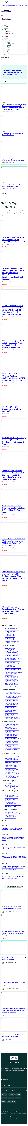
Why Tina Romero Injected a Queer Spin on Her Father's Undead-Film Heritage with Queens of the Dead (13, 576)
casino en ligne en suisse (11, 735)
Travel (8, 53)
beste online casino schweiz (11, 798)
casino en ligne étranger (10, 662)
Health (8, 42)
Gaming (9, 40)
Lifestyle (9, 45)
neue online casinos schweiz (12, 703)
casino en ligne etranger (10, 686)
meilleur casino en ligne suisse (12, 661)
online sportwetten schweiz (11, 680)
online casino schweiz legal (11, 651)
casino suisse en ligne (10, 795)
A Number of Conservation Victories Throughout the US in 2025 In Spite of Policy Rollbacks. (13, 542)
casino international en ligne (12, 630)
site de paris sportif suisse (11, 628)
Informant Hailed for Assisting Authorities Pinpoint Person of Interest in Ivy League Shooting (13, 839)
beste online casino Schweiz (12, 773)
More (5, 39)
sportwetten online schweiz (11, 762)
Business (6, 28)
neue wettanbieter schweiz (11, 769)
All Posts (6, 26)
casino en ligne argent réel (11, 759)
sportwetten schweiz (10, 711)
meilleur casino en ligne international (14, 682)
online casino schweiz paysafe (12, 654)
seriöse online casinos (10, 683)
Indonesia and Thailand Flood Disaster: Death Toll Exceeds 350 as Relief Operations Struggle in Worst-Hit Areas (13, 475)
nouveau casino (9, 675)
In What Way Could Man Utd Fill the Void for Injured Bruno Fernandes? (13, 239)
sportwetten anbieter (10, 648)
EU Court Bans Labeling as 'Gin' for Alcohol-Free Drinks (13, 134)
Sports (8, 50)
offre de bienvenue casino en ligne (13, 672)
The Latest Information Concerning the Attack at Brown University (12, 72)
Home (5, 25)
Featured (6, 38)
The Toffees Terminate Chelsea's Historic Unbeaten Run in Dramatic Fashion (12, 829)
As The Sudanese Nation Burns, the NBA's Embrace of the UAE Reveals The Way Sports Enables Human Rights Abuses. (13, 310)
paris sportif (8, 783)
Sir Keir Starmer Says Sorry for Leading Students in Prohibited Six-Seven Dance (13, 509)
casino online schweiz (10, 751)
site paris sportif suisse (10, 659)
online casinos (8, 708)
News (8, 46)
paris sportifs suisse (9, 665)
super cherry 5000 (9, 650)
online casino (8, 746)
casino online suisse (10, 642)
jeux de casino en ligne (10, 788)
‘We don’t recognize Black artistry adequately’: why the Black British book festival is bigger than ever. (13, 344)
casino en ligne (8, 656)
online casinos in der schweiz (12, 756)
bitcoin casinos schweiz (10, 803)
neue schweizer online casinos (12, 748)
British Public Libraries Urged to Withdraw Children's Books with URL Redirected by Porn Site (14, 377)
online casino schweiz (10, 731)
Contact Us (6, 54)
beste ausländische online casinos (13, 696)
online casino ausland (10, 634)
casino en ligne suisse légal (11, 677)
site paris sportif (9, 800)
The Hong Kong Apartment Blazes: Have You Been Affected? (13, 409)
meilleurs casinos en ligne (11, 679)
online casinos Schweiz (10, 770)
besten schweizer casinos (11, 749)
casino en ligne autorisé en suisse (13, 658)
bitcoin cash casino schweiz (11, 796)
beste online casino (9, 802)
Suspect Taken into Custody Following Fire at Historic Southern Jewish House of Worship (14, 441)
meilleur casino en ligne (10, 673)
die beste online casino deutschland (13, 813)
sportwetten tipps (9, 715)
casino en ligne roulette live (11, 676)
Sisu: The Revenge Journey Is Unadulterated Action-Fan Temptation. (14, 848)
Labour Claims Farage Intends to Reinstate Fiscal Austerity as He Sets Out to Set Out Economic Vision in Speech (13, 868)
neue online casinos (9, 815)
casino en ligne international (12, 663)
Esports (5, 29)
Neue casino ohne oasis (10, 806)
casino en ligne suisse (10, 631)
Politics (8, 49)
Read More (5, 246)
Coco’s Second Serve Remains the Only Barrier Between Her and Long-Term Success (13, 610)
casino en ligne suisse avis (11, 704)
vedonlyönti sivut (9, 732)
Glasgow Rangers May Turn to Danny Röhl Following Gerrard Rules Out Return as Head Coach (14, 858)
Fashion (6, 36)
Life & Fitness (10, 43)
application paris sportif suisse (12, 641)
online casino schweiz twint (11, 652)
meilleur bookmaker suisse (11, 684)
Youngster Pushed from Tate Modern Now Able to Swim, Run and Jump (13, 877)
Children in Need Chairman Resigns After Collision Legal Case (13, 185)
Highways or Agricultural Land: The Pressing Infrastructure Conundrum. (13, 159)
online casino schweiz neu (11, 697)
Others (8, 47)
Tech (8, 52)
